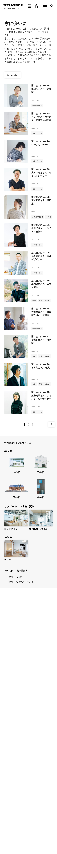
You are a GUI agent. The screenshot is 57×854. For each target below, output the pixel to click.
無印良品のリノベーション (22, 581)
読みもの (29, 6)
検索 (51, 5)
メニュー (45, 6)
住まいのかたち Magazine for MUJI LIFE (12, 6)
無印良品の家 (15, 576)
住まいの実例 (37, 6)
